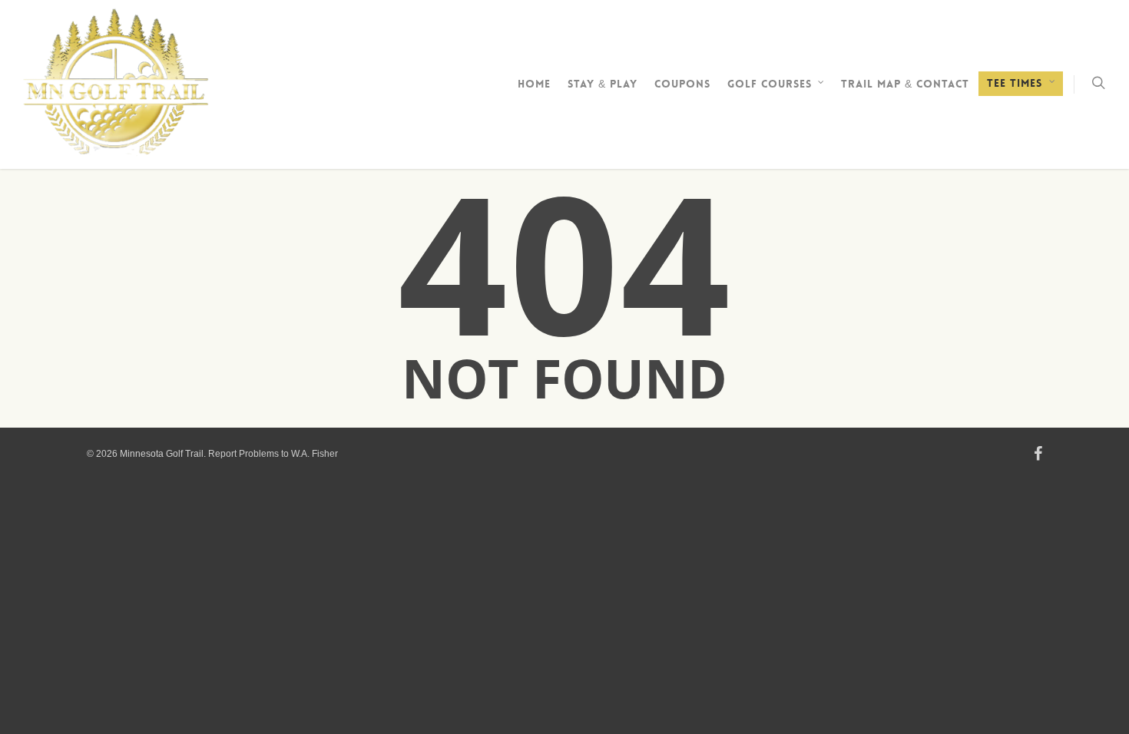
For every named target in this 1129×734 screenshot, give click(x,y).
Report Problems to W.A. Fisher (273, 453)
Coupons (682, 84)
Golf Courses (769, 84)
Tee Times (1014, 83)
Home (534, 84)
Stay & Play (602, 84)
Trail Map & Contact (905, 84)
